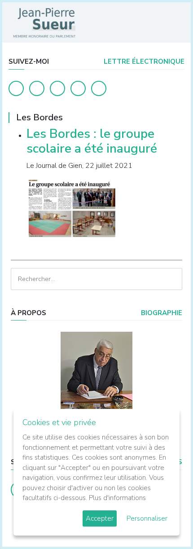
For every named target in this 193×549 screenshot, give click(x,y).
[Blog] (57, 88)
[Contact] (78, 88)
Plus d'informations (117, 497)
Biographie (160, 312)
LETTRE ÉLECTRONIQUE (143, 61)
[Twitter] (36, 88)
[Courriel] (98, 88)
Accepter (100, 518)
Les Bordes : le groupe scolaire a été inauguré (91, 141)
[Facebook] (16, 88)
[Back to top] (165, 521)
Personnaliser (147, 518)
